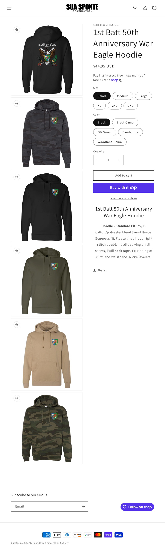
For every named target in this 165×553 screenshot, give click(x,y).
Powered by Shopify (58, 542)
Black (102, 122)
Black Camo (125, 122)
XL (99, 106)
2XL (114, 106)
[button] (9, 7)
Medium (123, 96)
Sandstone (130, 132)
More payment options (124, 198)
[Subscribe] (83, 506)
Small (102, 96)
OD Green (105, 132)
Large (143, 96)
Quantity (98, 151)
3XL (130, 106)
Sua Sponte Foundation (33, 542)
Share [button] (101, 270)
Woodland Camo (110, 142)
